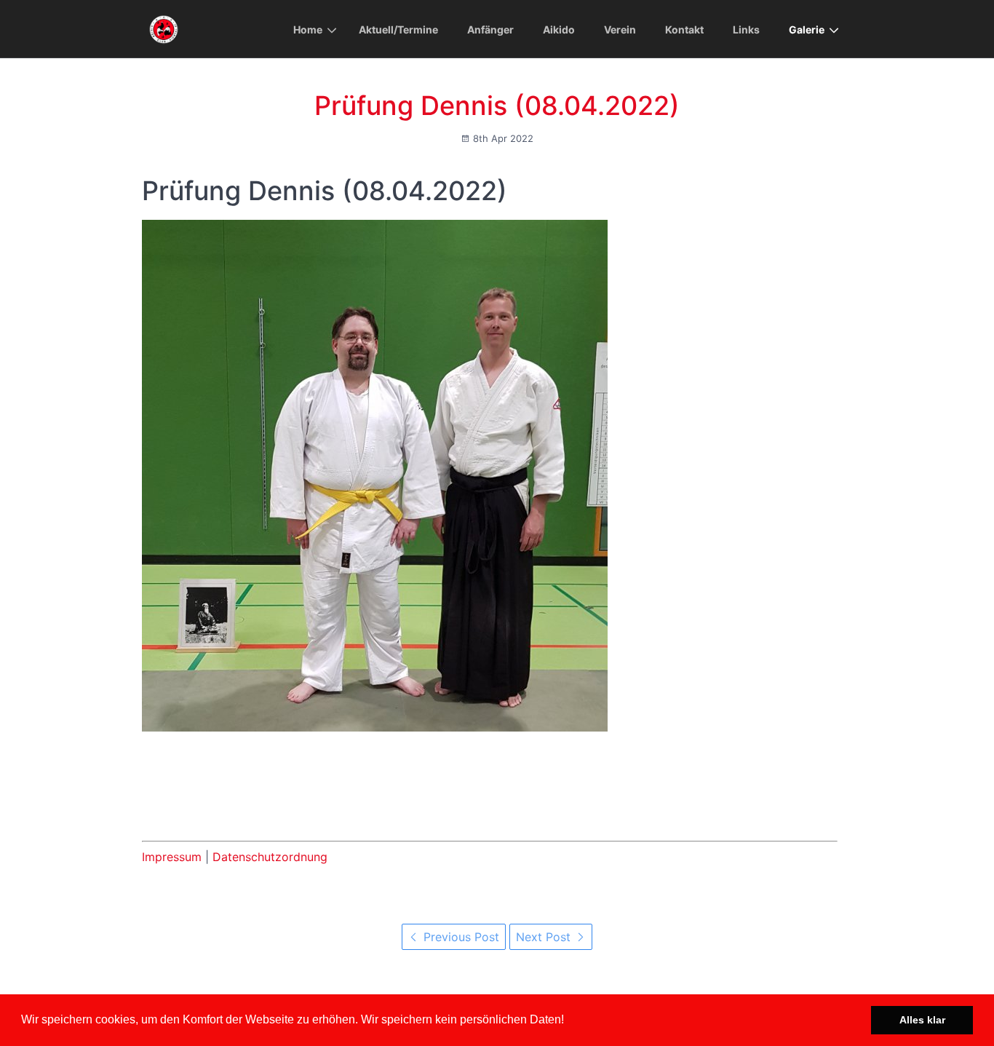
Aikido (559, 29)
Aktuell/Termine (398, 29)
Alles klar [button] (922, 1020)
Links (746, 29)
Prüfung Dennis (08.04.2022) (497, 106)
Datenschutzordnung (269, 856)
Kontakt (684, 29)
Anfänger (490, 29)
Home (307, 29)
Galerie (806, 29)
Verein (620, 29)
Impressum (172, 856)
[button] (569, 1021)
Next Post (545, 937)
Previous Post (459, 937)
